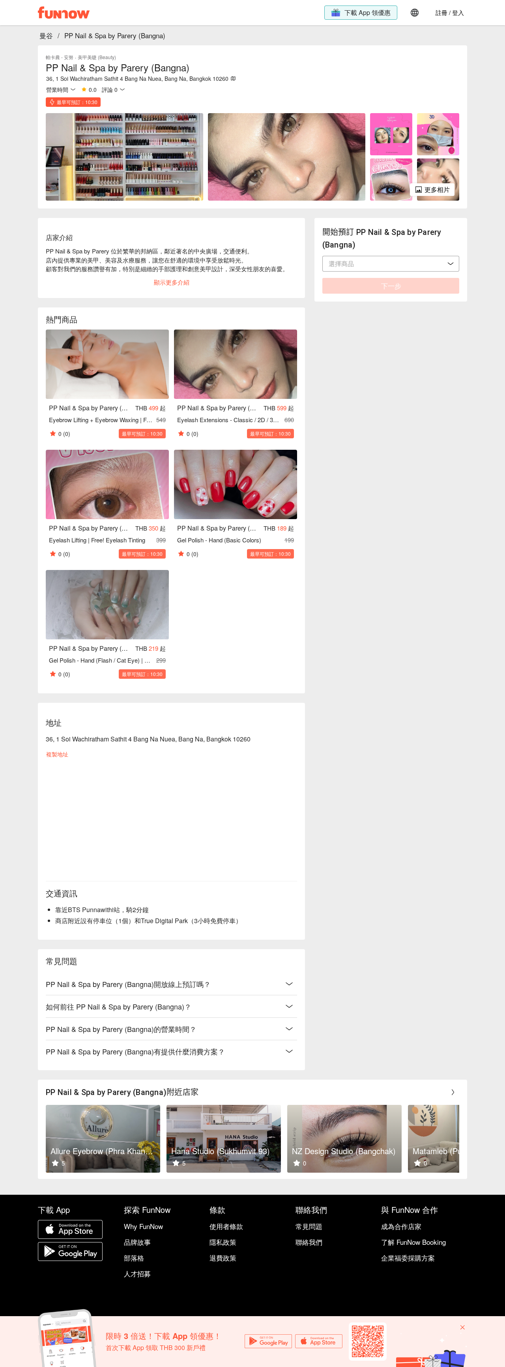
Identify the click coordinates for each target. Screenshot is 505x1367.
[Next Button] (453, 1092)
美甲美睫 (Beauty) (97, 57)
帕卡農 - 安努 (59, 57)
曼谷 (46, 35)
